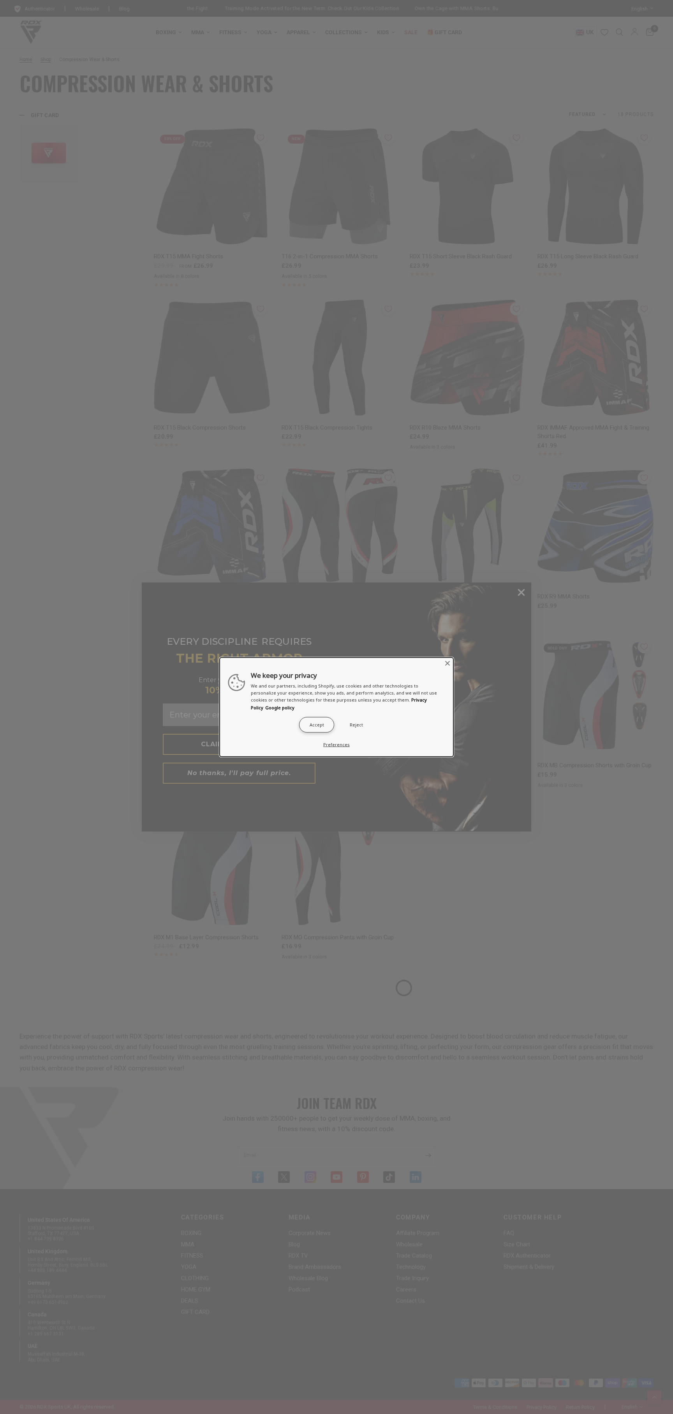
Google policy (279, 707)
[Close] (447, 663)
